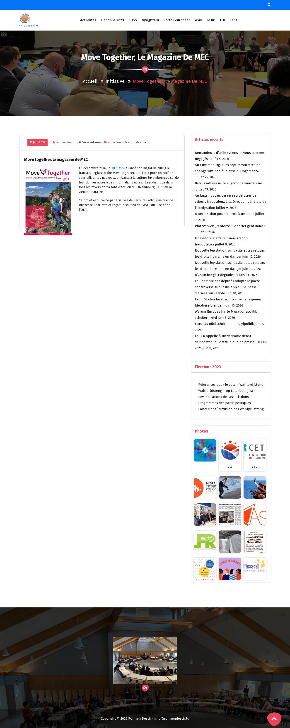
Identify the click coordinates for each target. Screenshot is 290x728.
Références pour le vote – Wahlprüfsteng (230, 385)
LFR (222, 20)
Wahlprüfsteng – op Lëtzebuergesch (227, 391)
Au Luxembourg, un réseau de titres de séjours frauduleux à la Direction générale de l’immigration (230, 201)
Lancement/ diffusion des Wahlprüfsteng (231, 409)
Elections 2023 (112, 20)
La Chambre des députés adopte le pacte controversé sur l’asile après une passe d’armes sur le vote (227, 287)
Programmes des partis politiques (224, 403)
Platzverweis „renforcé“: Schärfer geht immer (230, 226)
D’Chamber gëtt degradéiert (216, 275)
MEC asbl (118, 168)
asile (199, 20)
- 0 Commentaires (89, 142)
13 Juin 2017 (37, 142)
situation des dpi (134, 142)
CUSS (132, 20)
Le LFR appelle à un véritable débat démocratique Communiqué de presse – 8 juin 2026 (231, 342)
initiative (115, 81)
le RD (211, 20)
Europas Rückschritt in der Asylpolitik (224, 324)
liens (233, 20)
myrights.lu (150, 20)
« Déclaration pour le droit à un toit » (224, 214)
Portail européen (177, 20)
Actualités (88, 20)
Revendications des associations (223, 397)
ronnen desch (65, 142)
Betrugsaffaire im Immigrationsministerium (228, 183)
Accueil (90, 81)
